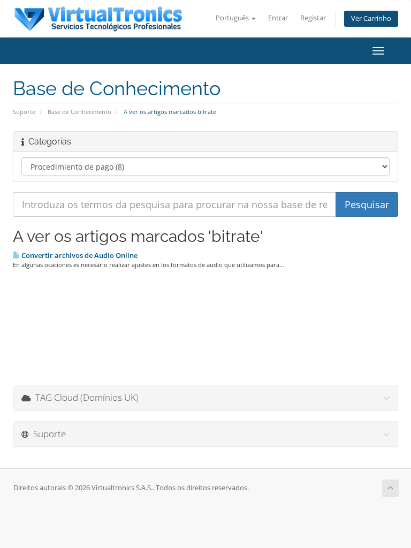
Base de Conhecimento (79, 112)
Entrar (278, 17)
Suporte (24, 112)
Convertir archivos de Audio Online (79, 255)
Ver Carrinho (371, 18)
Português (233, 17)
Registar (313, 17)
